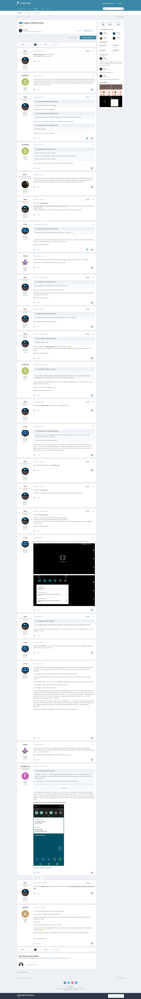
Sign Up (120, 3)
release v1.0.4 (44, 886)
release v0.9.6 (44, 203)
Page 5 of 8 (55, 44)
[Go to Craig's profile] (25, 230)
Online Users (27, 13)
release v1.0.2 (44, 514)
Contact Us (70, 986)
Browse (35, 8)
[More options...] (93, 51)
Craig (25, 224)
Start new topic (73, 37)
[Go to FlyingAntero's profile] (25, 776)
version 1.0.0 (55, 465)
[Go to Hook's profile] (101, 38)
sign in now (54, 958)
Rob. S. (25, 175)
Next (46, 44)
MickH (25, 256)
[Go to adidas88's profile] (25, 914)
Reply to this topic (88, 37)
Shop (48, 8)
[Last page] (49, 45)
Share (79, 30)
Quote (38, 61)
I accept (116, 996)
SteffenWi (25, 76)
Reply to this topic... (32, 964)
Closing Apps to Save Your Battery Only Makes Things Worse (49, 802)
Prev (22, 44)
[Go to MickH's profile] (25, 262)
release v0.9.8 (44, 405)
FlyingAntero (25, 766)
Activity (42, 8)
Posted (38, 51)
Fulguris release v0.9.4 (39, 54)
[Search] (122, 8)
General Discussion (36, 31)
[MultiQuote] (34, 61)
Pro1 (29, 8)
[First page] (19, 45)
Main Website (22, 8)
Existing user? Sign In (108, 3)
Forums (19, 13)
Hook (105, 37)
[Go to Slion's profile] (20, 30)
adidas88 (25, 907)
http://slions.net (50, 346)
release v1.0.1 (44, 490)
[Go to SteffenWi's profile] (25, 82)
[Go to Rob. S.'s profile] (25, 184)
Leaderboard (37, 13)
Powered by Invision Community (70, 990)
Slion (26, 30)
